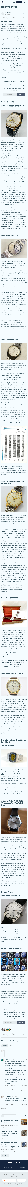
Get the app (21, 1180)
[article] (14, 1124)
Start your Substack (10, 1180)
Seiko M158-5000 (7, 745)
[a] (24, 1133)
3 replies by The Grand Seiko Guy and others (15, 1090)
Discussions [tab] (12, 1116)
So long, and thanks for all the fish (9, 1143)
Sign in (25, 2)
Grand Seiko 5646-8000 (9, 235)
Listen (24, 13)
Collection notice (14, 1176)
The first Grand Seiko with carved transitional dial (12, 482)
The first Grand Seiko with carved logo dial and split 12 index (12, 106)
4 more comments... (6, 1108)
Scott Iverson (7, 1096)
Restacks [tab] (11, 1045)
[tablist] (7, 1045)
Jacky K (6, 1059)
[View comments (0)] (9, 1128)
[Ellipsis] (26, 1059)
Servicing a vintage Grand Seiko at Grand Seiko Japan (9, 1132)
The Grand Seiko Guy (9, 12)
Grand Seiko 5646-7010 (9, 598)
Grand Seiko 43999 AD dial (10, 895)
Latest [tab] (6, 1116)
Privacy (19, 1174)
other (2, 774)
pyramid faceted (5, 842)
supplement (22, 395)
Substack (6, 1184)
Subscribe (19, 2)
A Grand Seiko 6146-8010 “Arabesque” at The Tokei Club (12, 803)
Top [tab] (3, 1116)
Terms (23, 1174)
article (17, 297)
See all (4, 1155)
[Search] (25, 1115)
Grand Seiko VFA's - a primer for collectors (10, 1121)
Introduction (4, 1124)
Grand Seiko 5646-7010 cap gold (12, 673)
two (23, 772)
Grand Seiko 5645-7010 (9, 340)
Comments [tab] (4, 1045)
